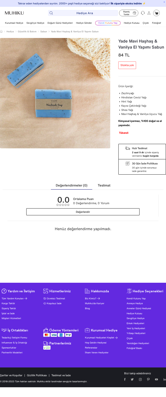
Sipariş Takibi (9, 308)
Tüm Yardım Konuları (13, 298)
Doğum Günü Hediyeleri (60, 23)
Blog (87, 308)
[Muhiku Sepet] (156, 13)
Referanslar (91, 347)
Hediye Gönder (84, 23)
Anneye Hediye (135, 303)
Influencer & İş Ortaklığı (14, 342)
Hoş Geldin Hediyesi (96, 342)
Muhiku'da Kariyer (94, 303)
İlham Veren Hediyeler (96, 352)
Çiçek (146, 23)
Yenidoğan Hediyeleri (138, 343)
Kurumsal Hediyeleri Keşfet (99, 337)
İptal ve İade (8, 313)
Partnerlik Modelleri (12, 352)
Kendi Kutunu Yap (136, 298)
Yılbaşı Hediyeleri (136, 333)
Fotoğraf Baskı (134, 348)
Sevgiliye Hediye (35, 23)
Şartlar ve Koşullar (11, 375)
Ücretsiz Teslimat (56, 298)
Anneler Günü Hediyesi (139, 308)
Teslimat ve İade (61, 375)
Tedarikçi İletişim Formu (14, 337)
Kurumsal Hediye (14, 23)
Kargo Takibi (8, 303)
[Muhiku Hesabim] (149, 13)
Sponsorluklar (9, 347)
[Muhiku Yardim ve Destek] (143, 13)
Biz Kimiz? (90, 298)
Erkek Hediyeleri (135, 323)
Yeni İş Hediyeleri (136, 328)
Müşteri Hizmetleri (11, 318)
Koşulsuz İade (54, 303)
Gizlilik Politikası (37, 375)
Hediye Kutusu (131, 23)
